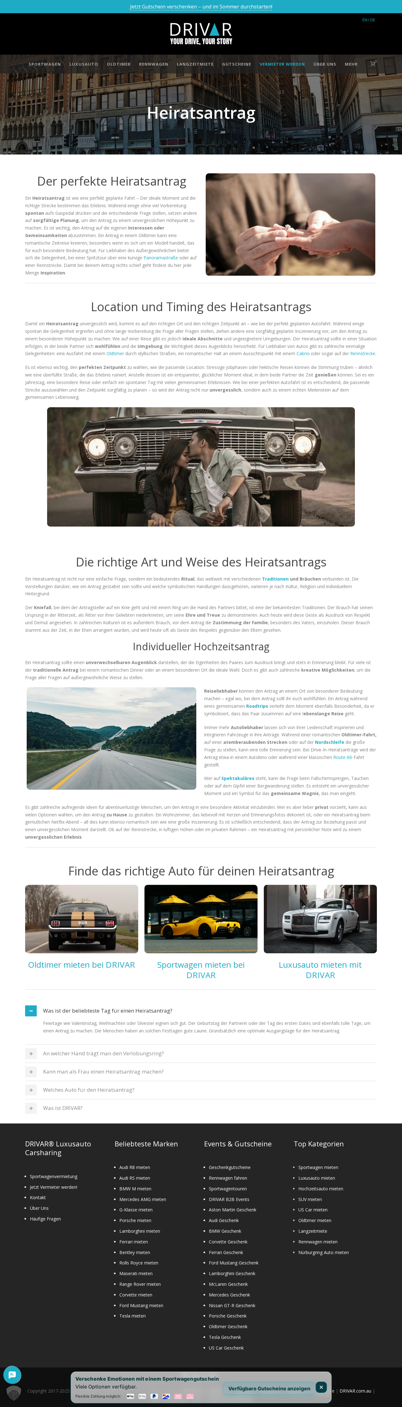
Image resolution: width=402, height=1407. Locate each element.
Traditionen (275, 579)
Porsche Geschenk (228, 1316)
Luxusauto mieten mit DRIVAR (320, 970)
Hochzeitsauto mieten (320, 1189)
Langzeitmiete (195, 64)
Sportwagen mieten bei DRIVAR (201, 970)
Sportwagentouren (228, 1189)
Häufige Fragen (45, 1219)
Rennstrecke (362, 353)
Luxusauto (83, 64)
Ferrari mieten (133, 1242)
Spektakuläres (237, 778)
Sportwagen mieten (318, 1167)
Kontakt (38, 1197)
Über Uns (324, 64)
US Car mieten (313, 1210)
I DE (371, 20)
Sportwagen (45, 64)
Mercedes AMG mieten (142, 1199)
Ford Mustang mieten (141, 1305)
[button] (14, 1393)
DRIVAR (120, 964)
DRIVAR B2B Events (229, 1199)
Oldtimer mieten (314, 1220)
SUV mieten (310, 1199)
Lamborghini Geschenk (232, 1273)
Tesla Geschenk (225, 1337)
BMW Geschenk (225, 1231)
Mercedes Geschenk (229, 1295)
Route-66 (342, 757)
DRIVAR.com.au (355, 1391)
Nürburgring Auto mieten (323, 1252)
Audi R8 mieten (134, 1167)
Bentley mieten (134, 1252)
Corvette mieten (135, 1295)
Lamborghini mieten (139, 1231)
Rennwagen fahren (228, 1178)
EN (364, 20)
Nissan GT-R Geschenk (232, 1305)
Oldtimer (119, 64)
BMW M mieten (135, 1189)
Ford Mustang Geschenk (233, 1263)
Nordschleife (329, 742)
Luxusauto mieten (316, 1178)
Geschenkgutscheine (230, 1167)
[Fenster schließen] (321, 1387)
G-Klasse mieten (136, 1210)
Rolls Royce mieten (138, 1263)
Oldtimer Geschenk (228, 1326)
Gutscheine (236, 64)
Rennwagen (153, 64)
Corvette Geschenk (228, 1242)
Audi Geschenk (224, 1220)
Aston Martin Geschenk (232, 1210)
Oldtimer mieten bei (67, 964)
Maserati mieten (136, 1273)
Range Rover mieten (140, 1284)
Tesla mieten (132, 1316)
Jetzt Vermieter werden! (53, 1187)
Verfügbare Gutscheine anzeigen (269, 1388)
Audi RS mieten (134, 1178)
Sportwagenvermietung (53, 1176)
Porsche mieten (135, 1220)
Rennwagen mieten (318, 1242)
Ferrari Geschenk (226, 1252)
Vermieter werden (282, 64)
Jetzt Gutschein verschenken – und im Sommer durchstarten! (201, 6)
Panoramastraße (161, 258)
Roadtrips (257, 706)
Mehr (351, 64)
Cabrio (303, 353)
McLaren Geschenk (228, 1284)
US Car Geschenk (226, 1348)
